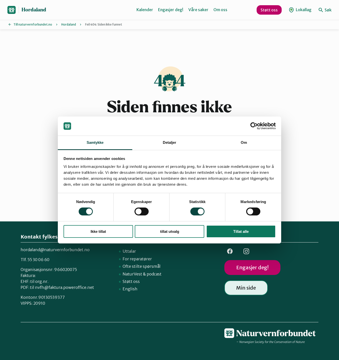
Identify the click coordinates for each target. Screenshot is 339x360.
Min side (246, 288)
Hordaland (34, 9)
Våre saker (198, 9)
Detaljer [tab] (169, 142)
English (130, 288)
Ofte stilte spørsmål (142, 266)
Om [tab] (244, 142)
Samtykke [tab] (95, 142)
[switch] (142, 211)
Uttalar (129, 251)
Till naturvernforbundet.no (32, 24)
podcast (154, 273)
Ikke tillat (98, 231)
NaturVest (132, 273)
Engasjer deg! (170, 9)
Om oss (220, 9)
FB (229, 251)
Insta (246, 251)
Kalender (144, 9)
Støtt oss (269, 9)
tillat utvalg (169, 231)
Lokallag (303, 9)
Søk (328, 9)
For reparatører (137, 258)
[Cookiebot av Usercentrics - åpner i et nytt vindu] (254, 126)
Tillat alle (241, 231)
